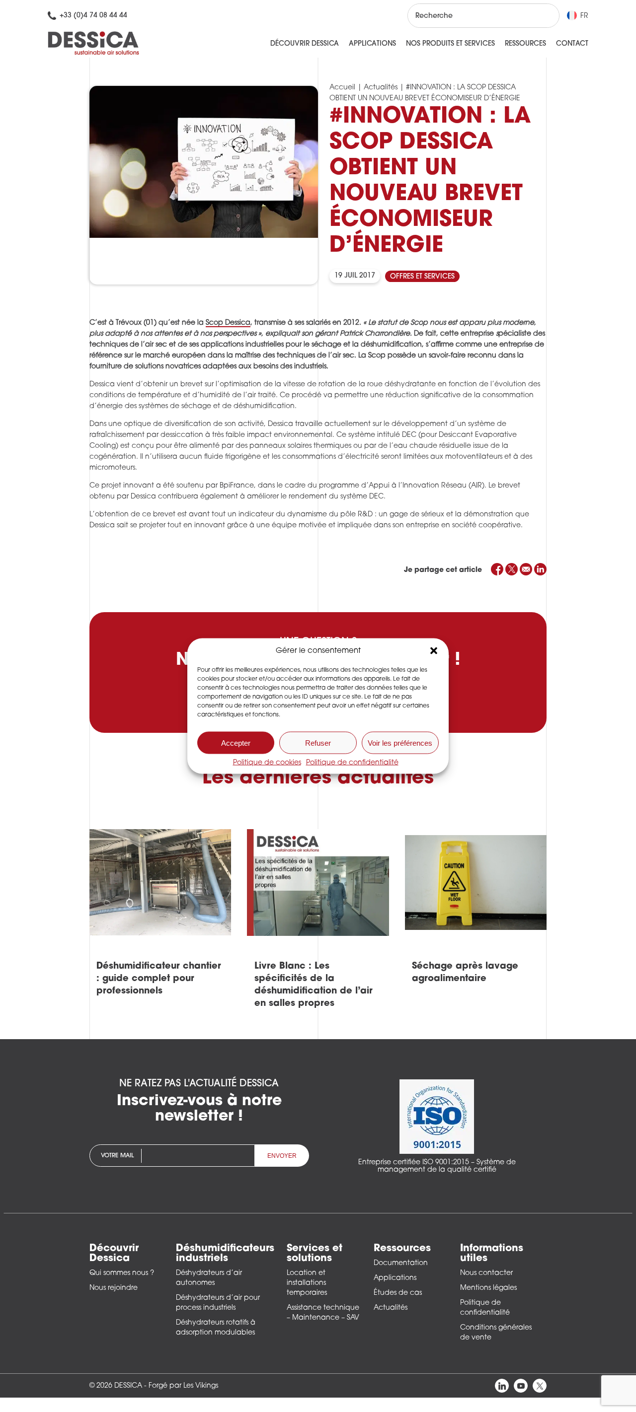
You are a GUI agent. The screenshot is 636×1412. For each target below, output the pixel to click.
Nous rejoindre (113, 1288)
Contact (572, 44)
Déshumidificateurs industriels (225, 1254)
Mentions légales (488, 1288)
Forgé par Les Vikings (183, 1386)
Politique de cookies (267, 763)
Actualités (381, 87)
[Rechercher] (543, 15)
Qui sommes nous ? (121, 1273)
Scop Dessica (228, 323)
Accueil (342, 87)
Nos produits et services (450, 44)
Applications (372, 44)
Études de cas (398, 1293)
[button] (434, 651)
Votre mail (117, 1156)
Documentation (401, 1263)
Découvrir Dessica (304, 44)
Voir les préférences (400, 742)
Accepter (235, 742)
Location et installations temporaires (307, 1283)
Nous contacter (486, 1273)
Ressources (525, 44)
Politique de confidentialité (352, 763)
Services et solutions (314, 1254)
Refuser (318, 742)
